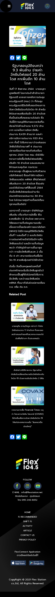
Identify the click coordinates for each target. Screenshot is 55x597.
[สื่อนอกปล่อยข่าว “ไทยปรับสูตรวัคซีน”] (27, 356)
